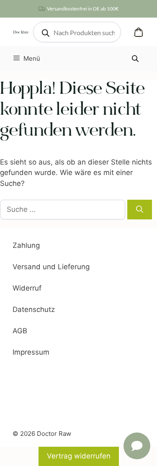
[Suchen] (139, 210)
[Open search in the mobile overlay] (77, 32)
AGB (20, 331)
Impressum (31, 352)
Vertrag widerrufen (79, 456)
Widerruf (27, 288)
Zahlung (26, 245)
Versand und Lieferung (51, 267)
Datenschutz (34, 309)
